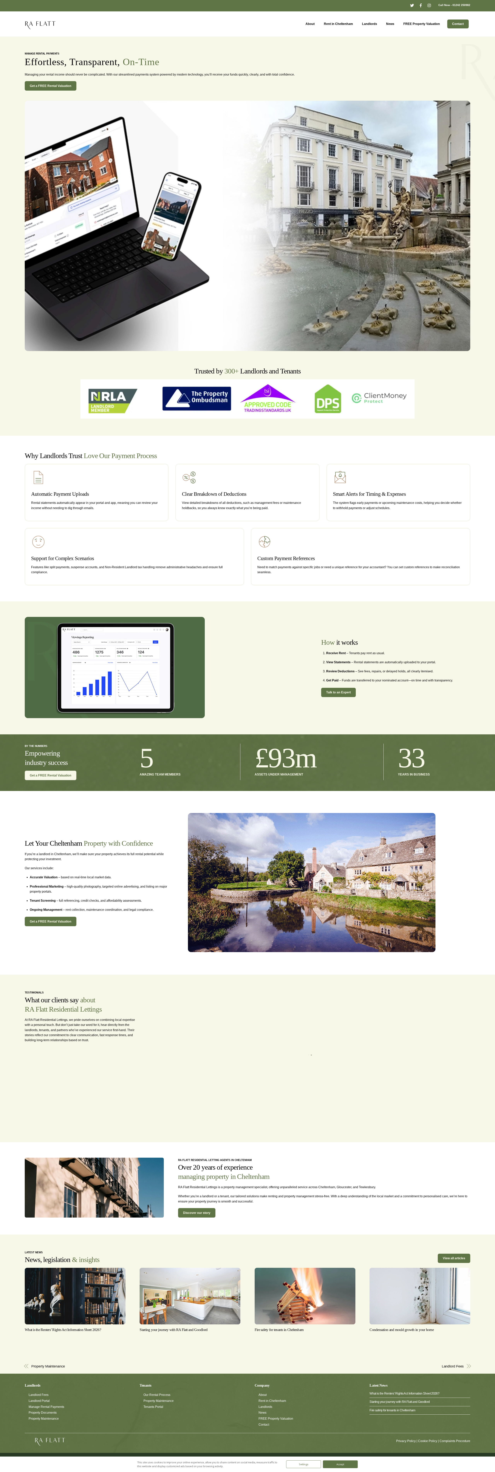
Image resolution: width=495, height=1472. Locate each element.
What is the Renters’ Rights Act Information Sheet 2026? (63, 1340)
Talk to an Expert (338, 692)
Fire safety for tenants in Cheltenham (279, 1340)
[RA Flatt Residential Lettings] (41, 28)
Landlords (369, 24)
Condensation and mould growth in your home (402, 1340)
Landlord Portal (39, 1411)
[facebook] (421, 5)
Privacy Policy (406, 1451)
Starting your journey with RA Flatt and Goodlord (173, 1340)
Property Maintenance (48, 1377)
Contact (458, 24)
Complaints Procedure (455, 1451)
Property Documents (43, 1423)
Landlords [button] (265, 1417)
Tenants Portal (153, 1417)
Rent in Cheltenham (338, 24)
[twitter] (412, 5)
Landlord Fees (453, 1377)
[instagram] (429, 5)
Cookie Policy (427, 1451)
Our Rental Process (156, 1405)
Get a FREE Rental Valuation (50, 86)
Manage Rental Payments (46, 1417)
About (310, 24)
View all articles (454, 1268)
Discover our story (196, 1223)
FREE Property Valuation (421, 24)
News (390, 24)
